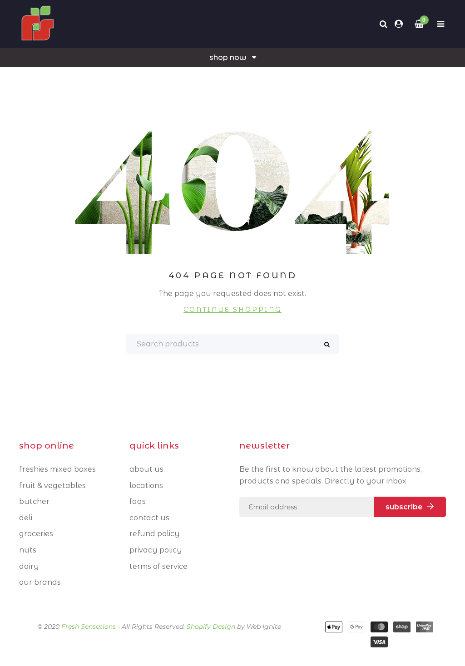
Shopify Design (211, 626)
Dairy (29, 566)
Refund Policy (154, 533)
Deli (25, 517)
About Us (146, 469)
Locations (146, 485)
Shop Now (228, 57)
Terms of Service (158, 566)
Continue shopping (232, 310)
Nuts (27, 550)
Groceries (36, 533)
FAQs (137, 501)
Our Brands (40, 582)
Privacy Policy (155, 550)
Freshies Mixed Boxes (57, 469)
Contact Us (149, 517)
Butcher (34, 501)
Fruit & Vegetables (52, 485)
